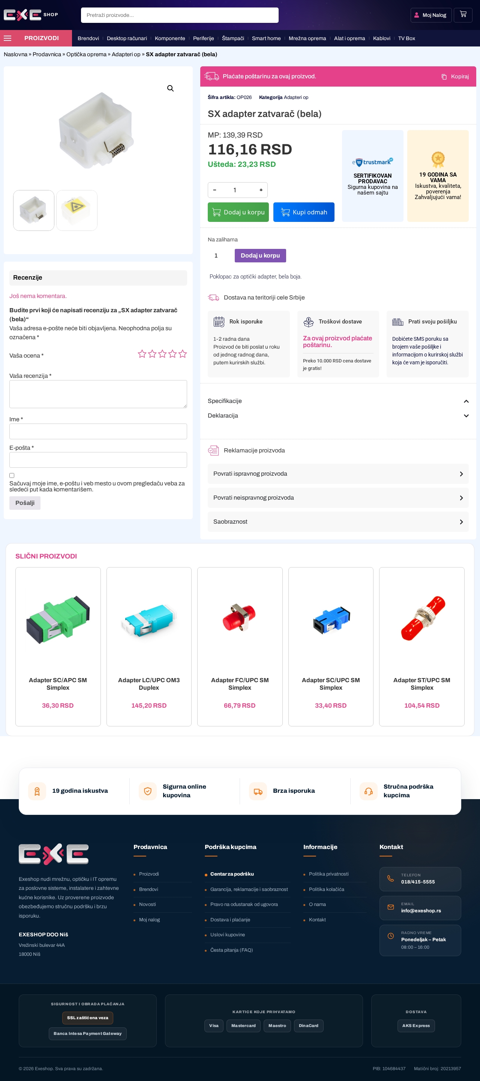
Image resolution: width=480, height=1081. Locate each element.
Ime (16, 419)
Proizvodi (149, 874)
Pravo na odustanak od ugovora (244, 904)
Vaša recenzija (30, 376)
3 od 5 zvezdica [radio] (162, 353)
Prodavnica (47, 54)
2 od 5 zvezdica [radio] (152, 353)
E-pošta (21, 448)
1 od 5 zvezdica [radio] (142, 353)
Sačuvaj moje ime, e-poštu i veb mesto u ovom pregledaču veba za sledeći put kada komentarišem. (97, 487)
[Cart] (463, 13)
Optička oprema (86, 54)
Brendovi (148, 889)
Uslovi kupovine (227, 934)
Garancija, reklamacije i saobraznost (249, 889)
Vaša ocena (26, 356)
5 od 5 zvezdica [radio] (182, 353)
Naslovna (15, 54)
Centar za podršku (232, 874)
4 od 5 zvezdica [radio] (172, 353)
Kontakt (317, 919)
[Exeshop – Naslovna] (53, 854)
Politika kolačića (326, 889)
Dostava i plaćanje (230, 919)
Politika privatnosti (329, 874)
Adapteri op (126, 54)
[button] (170, 88)
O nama (317, 904)
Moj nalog (149, 919)
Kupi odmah (310, 212)
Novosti (147, 904)
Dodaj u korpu (244, 212)
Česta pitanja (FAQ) (231, 950)
